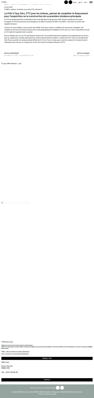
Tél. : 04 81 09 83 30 (9, 372)
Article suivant (81, 54)
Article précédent (18, 54)
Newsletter (47, 358)
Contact (47, 380)
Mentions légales (45, 392)
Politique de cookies (75, 392)
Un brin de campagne (49, 394)
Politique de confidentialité (60, 392)
